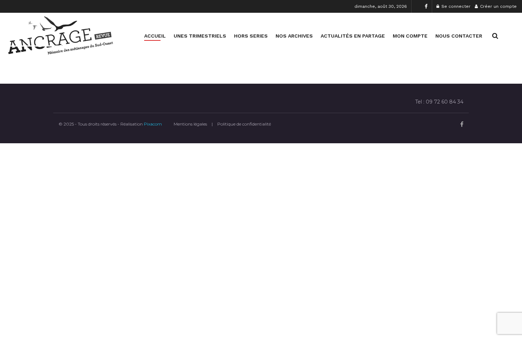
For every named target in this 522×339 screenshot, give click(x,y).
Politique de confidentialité (244, 124)
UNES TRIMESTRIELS (200, 36)
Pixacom (153, 124)
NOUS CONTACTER (458, 36)
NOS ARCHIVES (294, 36)
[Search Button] (495, 36)
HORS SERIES (251, 36)
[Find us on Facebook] (426, 6)
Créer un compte (498, 6)
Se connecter (455, 6)
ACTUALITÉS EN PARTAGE (353, 36)
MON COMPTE (410, 36)
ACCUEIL (155, 36)
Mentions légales (190, 124)
